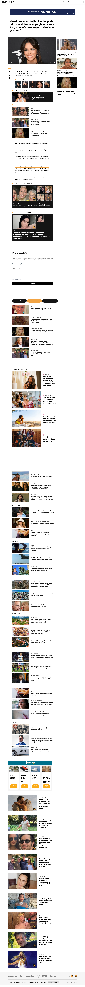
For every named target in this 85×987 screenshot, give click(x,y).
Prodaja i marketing (16, 982)
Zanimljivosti (25, 1)
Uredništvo (10, 982)
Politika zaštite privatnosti (33, 982)
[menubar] (83, 2)
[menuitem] (83, 2)
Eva (16, 149)
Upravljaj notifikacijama (54, 982)
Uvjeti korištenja (24, 982)
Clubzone (53, 1)
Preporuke (40, 1)
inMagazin (47, 1)
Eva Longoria (22, 143)
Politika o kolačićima (42, 982)
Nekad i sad (33, 1)
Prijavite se (32, 283)
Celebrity (17, 1)
